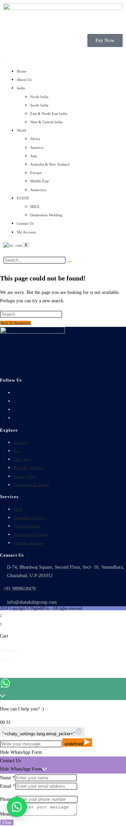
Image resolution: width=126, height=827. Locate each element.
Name (7, 777)
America (36, 147)
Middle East (39, 181)
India (21, 88)
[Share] (14, 650)
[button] (17, 807)
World (21, 130)
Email (7, 786)
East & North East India (48, 114)
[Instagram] (14, 409)
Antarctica (38, 190)
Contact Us (25, 223)
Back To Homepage (15, 323)
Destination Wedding (46, 215)
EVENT (23, 198)
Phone (7, 799)
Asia (33, 156)
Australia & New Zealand (50, 164)
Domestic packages (28, 543)
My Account (26, 232)
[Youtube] (14, 418)
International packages (30, 534)
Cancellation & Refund (31, 485)
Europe (36, 173)
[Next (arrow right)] (8, 659)
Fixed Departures (26, 526)
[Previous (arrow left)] (2, 659)
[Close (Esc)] (20, 650)
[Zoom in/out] (2, 650)
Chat (6, 822)
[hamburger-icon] (5, 59)
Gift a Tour (22, 459)
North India (39, 97)
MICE (35, 207)
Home (21, 71)
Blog (17, 451)
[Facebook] (14, 401)
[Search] (69, 261)
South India (39, 105)
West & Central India (46, 122)
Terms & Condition (28, 468)
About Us (24, 80)
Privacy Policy (24, 476)
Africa (35, 139)
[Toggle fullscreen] (8, 650)
